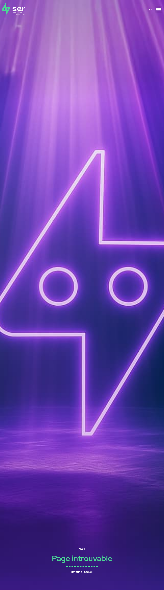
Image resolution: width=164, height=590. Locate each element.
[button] (158, 9)
